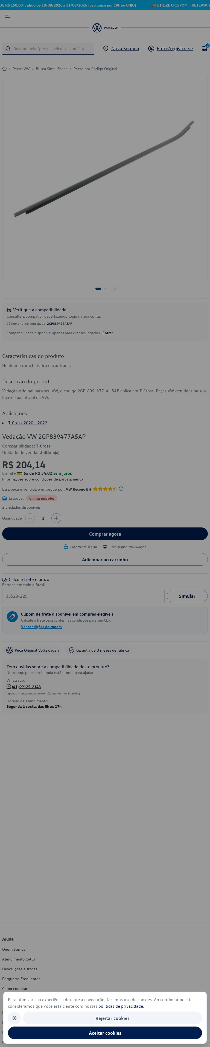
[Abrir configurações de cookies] (14, 1018)
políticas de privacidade (120, 1006)
